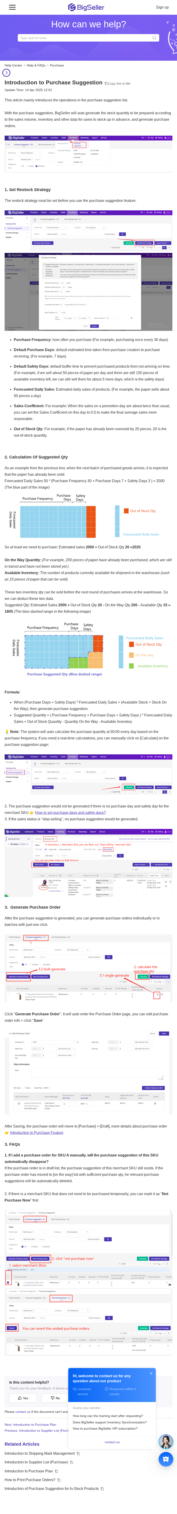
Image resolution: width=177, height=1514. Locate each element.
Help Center (13, 65)
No (58, 1398)
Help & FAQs (36, 65)
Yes (25, 1398)
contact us (22, 1412)
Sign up (162, 7)
